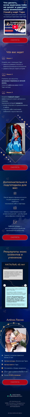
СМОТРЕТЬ (15, 40)
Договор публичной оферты (15, 413)
